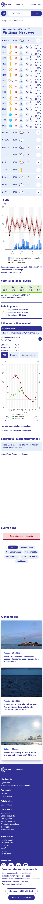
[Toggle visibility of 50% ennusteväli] (16, 260)
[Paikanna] (3, 13)
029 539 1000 (6, 805)
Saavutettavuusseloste (10, 824)
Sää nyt (13, 547)
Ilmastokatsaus (7, 843)
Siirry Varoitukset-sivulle (11, 298)
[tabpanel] (21, 390)
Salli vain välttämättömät (21, 891)
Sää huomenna (27, 547)
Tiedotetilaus (6, 827)
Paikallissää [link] (18, 21)
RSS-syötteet (6, 819)
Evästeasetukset (7, 830)
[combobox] (20, 13)
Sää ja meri (6, 21)
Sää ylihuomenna (13, 552)
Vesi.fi (3, 848)
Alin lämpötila (11, 556)
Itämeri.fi (4, 851)
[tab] (4, 355)
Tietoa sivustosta (8, 821)
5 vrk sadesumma (29, 556)
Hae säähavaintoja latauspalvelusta (16, 426)
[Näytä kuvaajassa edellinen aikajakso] (7, 418)
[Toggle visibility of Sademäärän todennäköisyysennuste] (24, 258)
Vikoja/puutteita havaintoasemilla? (16, 431)
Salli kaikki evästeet (21, 897)
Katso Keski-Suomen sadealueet (15, 454)
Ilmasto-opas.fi (7, 840)
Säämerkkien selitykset (11, 272)
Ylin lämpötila (31, 552)
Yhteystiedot (6, 813)
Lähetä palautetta (8, 816)
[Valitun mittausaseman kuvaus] (40, 339)
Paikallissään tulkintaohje (12, 270)
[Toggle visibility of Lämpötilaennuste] (16, 262)
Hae (36, 13)
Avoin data (5, 845)
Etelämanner (6, 854)
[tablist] (21, 355)
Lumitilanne (21, 561)
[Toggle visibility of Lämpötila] (17, 414)
